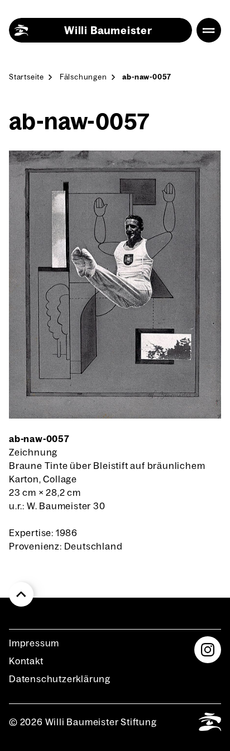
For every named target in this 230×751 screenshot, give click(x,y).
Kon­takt (26, 660)
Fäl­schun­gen (83, 76)
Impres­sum (34, 643)
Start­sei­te (26, 76)
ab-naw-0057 (146, 76)
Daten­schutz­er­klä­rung (60, 678)
